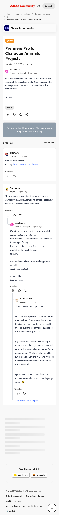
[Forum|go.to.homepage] (22, 5)
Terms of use (31, 496)
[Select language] (38, 5)
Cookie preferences (13, 501)
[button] (6, 7)
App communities (23, 14)
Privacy (41, 496)
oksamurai (14, 152)
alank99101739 (26, 298)
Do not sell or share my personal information (24, 506)
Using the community (14, 496)
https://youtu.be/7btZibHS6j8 (25, 164)
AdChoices (13, 511)
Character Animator (42, 14)
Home (9, 14)
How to (9, 107)
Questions (10, 17)
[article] (29, 165)
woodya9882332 (17, 69)
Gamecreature (16, 188)
